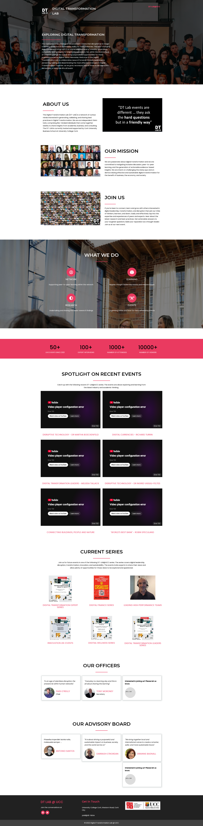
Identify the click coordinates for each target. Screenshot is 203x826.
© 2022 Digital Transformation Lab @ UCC (101, 823)
